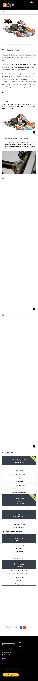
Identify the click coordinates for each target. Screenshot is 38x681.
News (19, 646)
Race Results (21, 650)
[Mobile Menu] (30, 5)
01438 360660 (9, 651)
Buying (19, 642)
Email (24, 627)
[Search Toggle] (26, 3)
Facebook (21, 627)
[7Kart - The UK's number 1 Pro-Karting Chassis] (8, 5)
